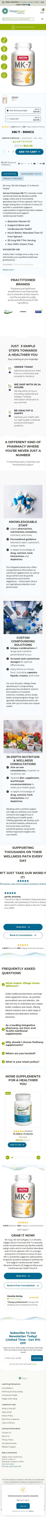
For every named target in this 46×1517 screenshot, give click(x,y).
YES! (12, 761)
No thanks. (12, 765)
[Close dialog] (43, 745)
